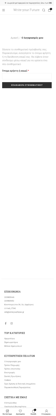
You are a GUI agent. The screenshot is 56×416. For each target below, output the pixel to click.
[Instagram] (11, 323)
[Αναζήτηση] (44, 10)
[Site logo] (26, 9)
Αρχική (14, 37)
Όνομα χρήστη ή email (15, 70)
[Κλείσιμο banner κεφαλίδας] (50, 3)
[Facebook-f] (5, 323)
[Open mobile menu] (3, 10)
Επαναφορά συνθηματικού (27, 85)
